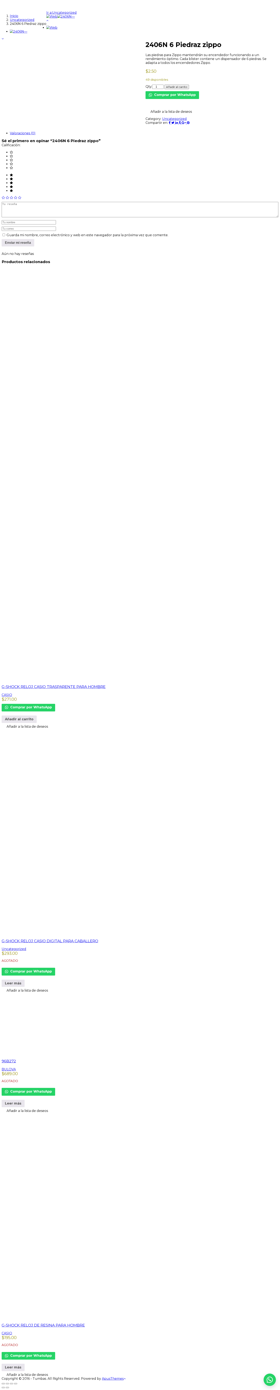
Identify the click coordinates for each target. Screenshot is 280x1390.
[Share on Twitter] (173, 123)
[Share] (7, 1383)
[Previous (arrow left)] (3, 1387)
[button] (169, 112)
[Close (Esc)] (3, 1383)
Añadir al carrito (176, 87)
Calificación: (11, 145)
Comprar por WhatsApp (174, 95)
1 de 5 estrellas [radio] (3, 197)
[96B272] (63, 1053)
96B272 (9, 1061)
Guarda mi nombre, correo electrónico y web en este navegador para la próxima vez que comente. (87, 235)
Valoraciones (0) (22, 133)
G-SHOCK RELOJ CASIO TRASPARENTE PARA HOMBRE (54, 686)
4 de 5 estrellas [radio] (15, 197)
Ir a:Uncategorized (61, 13)
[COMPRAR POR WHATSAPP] (270, 1380)
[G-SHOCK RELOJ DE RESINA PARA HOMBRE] (104, 1317)
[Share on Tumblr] (180, 123)
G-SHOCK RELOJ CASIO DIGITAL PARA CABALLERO (50, 941)
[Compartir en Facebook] (170, 123)
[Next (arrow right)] (7, 1387)
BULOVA (9, 1069)
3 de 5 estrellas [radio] (11, 197)
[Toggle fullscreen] (11, 1383)
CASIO (7, 695)
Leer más (13, 983)
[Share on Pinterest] (188, 123)
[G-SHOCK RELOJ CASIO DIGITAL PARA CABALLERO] (104, 933)
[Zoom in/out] (15, 1383)
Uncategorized (174, 119)
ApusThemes (113, 1379)
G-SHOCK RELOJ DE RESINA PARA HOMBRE (43, 1325)
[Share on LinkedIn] (177, 123)
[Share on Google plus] (184, 123)
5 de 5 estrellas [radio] (19, 197)
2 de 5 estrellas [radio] (7, 197)
